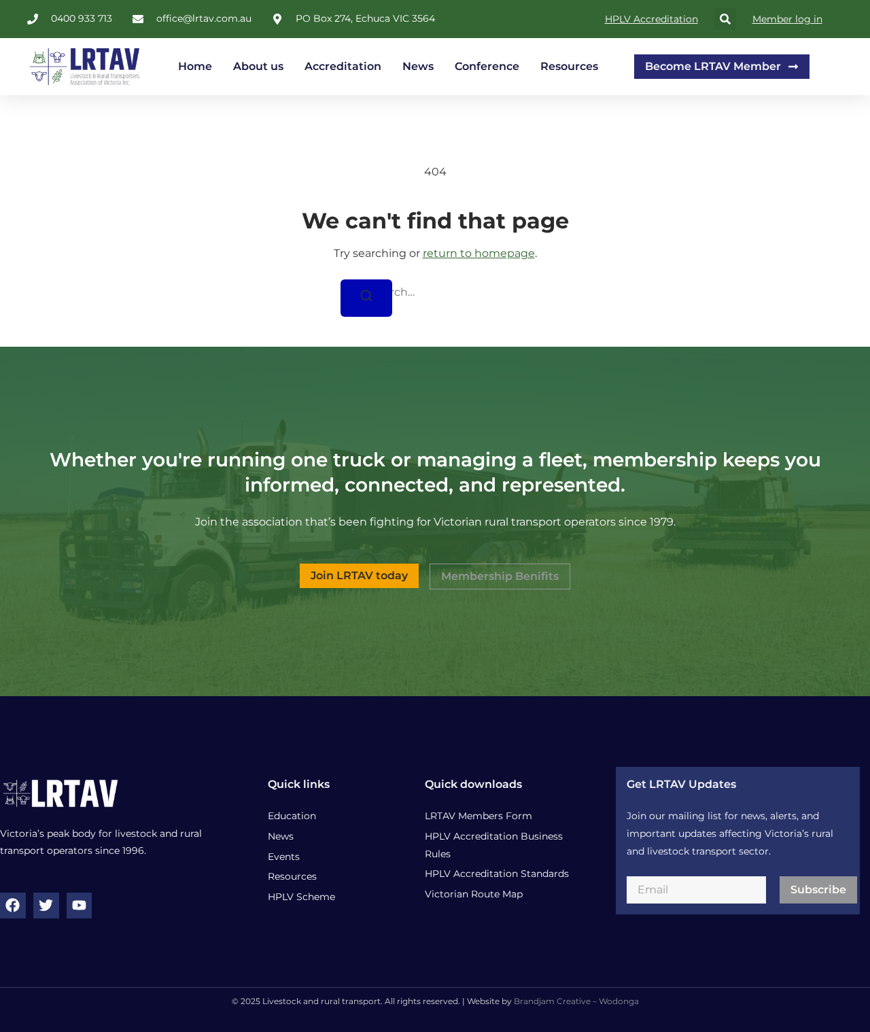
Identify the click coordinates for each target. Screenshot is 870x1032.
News (418, 66)
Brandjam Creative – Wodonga (576, 1001)
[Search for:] (435, 292)
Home (195, 66)
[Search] (366, 298)
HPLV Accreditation (651, 19)
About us (258, 66)
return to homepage (479, 253)
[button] (725, 19)
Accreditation (342, 66)
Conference (487, 66)
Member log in (787, 19)
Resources (569, 66)
